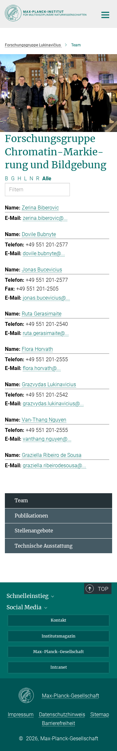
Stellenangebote (34, 531)
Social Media (24, 607)
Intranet (58, 667)
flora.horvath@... (42, 368)
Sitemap (99, 714)
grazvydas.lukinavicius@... (53, 403)
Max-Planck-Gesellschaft (58, 651)
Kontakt (58, 620)
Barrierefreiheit (58, 723)
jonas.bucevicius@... (46, 298)
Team (21, 500)
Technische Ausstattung (43, 546)
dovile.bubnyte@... (44, 253)
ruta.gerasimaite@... (46, 333)
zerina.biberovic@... (45, 218)
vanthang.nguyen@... (47, 439)
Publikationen (31, 516)
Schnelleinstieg (28, 596)
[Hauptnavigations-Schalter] (105, 14)
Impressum (20, 714)
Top (103, 589)
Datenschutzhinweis (62, 714)
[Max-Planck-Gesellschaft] (30, 696)
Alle (46, 178)
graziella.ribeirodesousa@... (54, 465)
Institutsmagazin (58, 636)
